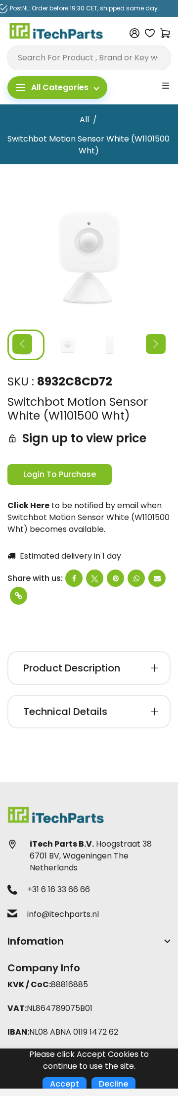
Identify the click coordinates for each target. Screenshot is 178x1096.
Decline (113, 1084)
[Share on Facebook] (74, 578)
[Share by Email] (157, 578)
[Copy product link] (18, 596)
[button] (22, 344)
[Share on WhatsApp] (136, 578)
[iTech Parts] (56, 33)
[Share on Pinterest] (115, 578)
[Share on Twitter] (94, 578)
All (84, 119)
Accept (64, 1084)
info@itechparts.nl (63, 914)
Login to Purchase (59, 474)
